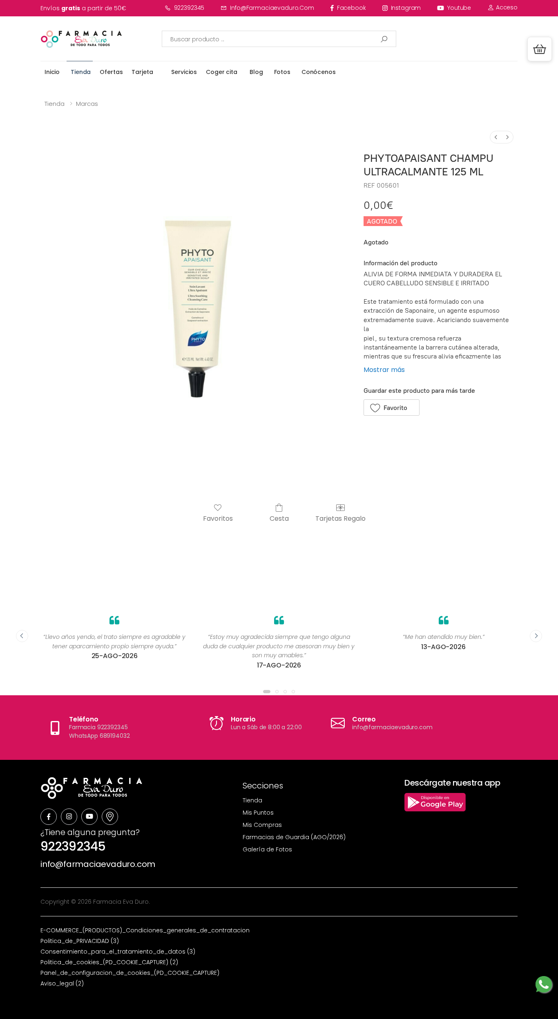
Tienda (81, 72)
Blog (256, 72)
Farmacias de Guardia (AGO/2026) (294, 837)
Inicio (52, 72)
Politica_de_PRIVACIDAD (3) (79, 941)
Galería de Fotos (267, 849)
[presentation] (22, 636)
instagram (406, 8)
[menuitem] (496, 137)
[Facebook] (48, 816)
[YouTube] (89, 816)
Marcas (87, 103)
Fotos (282, 72)
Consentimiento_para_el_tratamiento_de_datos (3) (117, 951)
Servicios (184, 72)
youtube (459, 8)
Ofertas (111, 72)
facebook (351, 8)
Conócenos (318, 72)
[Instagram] (69, 816)
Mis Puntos (258, 812)
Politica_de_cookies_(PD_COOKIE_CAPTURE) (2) (109, 962)
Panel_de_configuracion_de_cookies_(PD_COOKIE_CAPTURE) (129, 973)
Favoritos (218, 518)
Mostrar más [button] (384, 369)
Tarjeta (142, 72)
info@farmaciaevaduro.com (272, 8)
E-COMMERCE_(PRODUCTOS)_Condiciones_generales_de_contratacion (145, 930)
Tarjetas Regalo (340, 518)
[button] (539, 49)
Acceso (506, 7)
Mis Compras (262, 825)
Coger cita (221, 72)
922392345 (189, 8)
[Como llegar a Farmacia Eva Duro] (110, 816)
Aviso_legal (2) (62, 983)
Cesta (279, 518)
